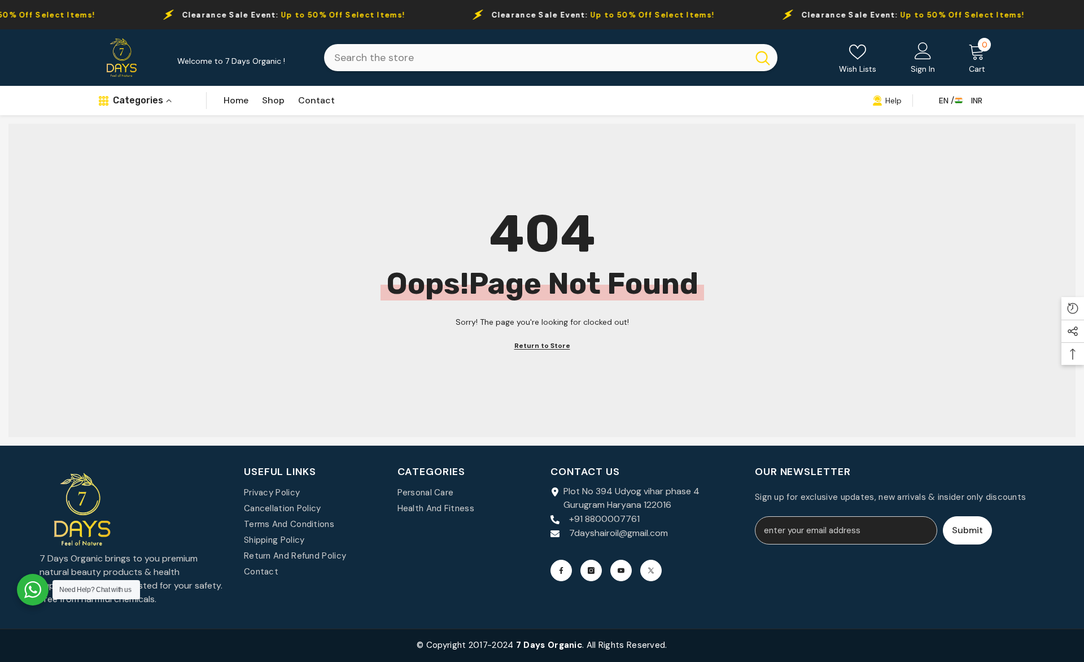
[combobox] (536, 57)
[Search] (550, 57)
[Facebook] (561, 570)
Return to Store (542, 345)
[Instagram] (591, 570)
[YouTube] (621, 570)
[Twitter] (651, 570)
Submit (967, 530)
